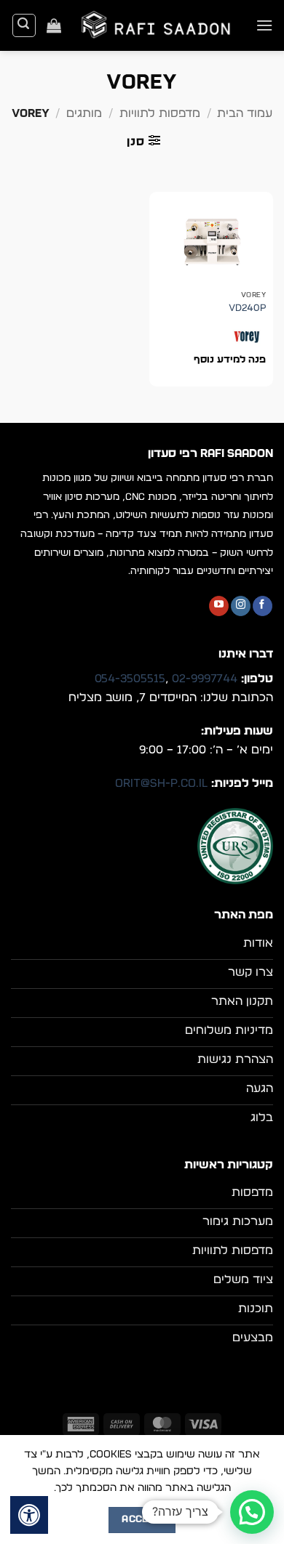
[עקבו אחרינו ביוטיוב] (219, 606)
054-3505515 (130, 678)
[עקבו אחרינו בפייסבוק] (262, 606)
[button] (264, 25)
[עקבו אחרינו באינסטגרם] (241, 606)
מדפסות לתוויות (159, 113)
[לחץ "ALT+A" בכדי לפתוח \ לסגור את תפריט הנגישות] (29, 1515)
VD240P (247, 308)
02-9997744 (204, 678)
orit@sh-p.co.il (161, 783)
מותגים (84, 113)
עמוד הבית (244, 113)
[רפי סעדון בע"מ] (158, 25)
